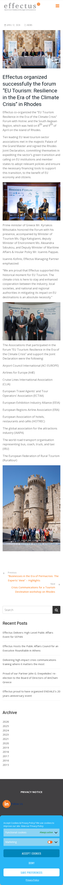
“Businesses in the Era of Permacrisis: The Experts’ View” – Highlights (33, 576)
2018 (6, 751)
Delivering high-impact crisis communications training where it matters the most (29, 662)
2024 (6, 730)
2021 (6, 739)
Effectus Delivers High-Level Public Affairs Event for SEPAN (28, 635)
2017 (6, 756)
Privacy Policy (36, 826)
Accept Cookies (31, 853)
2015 (6, 765)
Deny (31, 863)
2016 (6, 760)
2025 (6, 726)
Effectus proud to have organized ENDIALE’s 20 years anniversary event (31, 693)
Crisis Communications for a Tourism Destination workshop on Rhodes (33, 589)
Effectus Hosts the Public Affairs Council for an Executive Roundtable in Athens (30, 648)
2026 (6, 721)
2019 (6, 747)
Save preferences (32, 872)
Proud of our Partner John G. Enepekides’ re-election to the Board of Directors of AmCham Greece (30, 678)
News (29, 25)
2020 (6, 743)
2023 (6, 734)
